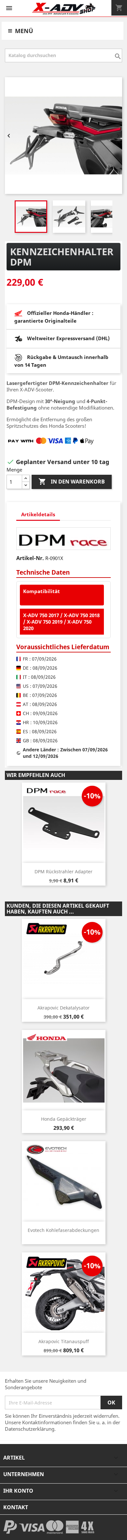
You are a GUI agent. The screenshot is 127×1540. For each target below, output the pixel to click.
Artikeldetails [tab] (38, 514)
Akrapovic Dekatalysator (63, 1008)
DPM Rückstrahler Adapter (63, 871)
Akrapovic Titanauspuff (63, 1341)
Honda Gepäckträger (63, 1119)
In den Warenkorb (71, 481)
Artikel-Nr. (30, 558)
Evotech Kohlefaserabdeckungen (63, 1230)
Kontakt (15, 1507)
